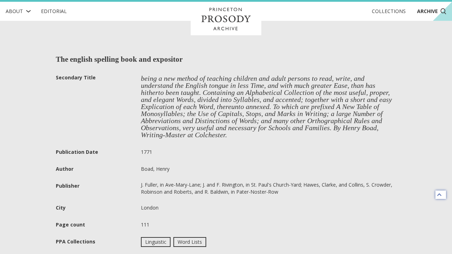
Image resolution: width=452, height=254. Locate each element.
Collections (389, 11)
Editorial (54, 11)
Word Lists (190, 241)
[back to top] (440, 194)
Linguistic (155, 241)
